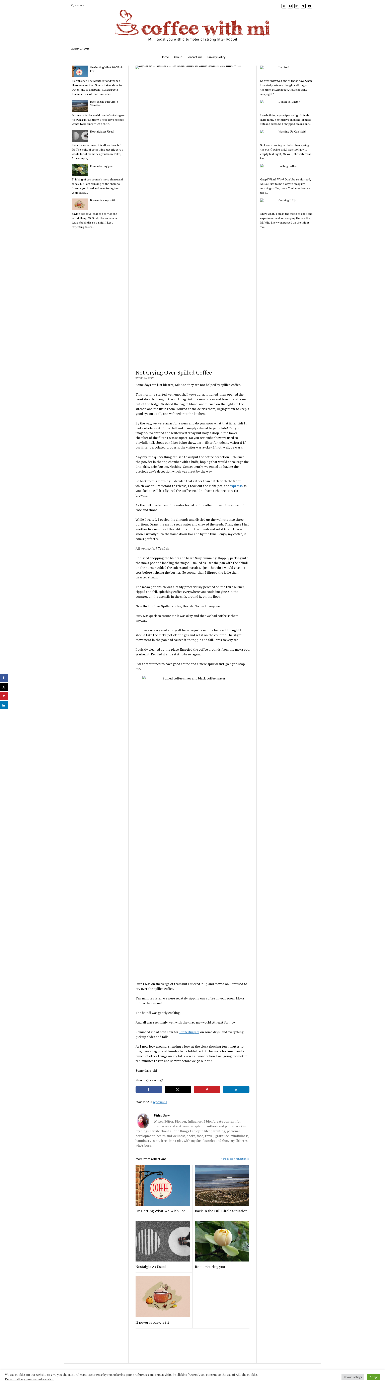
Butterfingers (189, 1032)
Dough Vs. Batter (289, 101)
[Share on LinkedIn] (236, 1089)
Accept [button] (374, 1377)
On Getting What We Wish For (106, 69)
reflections (160, 1102)
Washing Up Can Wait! (292, 131)
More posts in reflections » (235, 1158)
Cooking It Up (287, 200)
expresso (236, 486)
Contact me (195, 57)
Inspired (284, 67)
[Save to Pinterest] (207, 1089)
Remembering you (101, 166)
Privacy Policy (216, 57)
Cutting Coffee (288, 166)
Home (165, 57)
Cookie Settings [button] (353, 1377)
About (178, 57)
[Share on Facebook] (149, 1089)
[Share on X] (178, 1089)
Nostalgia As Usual (102, 131)
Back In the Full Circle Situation (104, 103)
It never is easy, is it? (103, 200)
